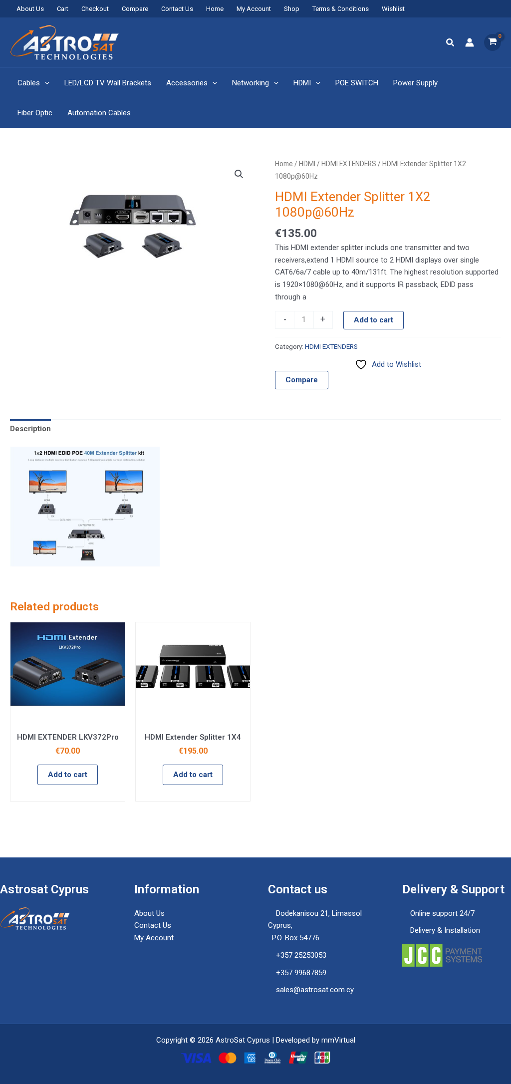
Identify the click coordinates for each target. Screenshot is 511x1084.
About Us (30, 8)
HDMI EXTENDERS (348, 164)
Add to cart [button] (67, 774)
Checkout (95, 8)
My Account (254, 8)
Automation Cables (99, 112)
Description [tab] (30, 428)
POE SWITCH (356, 82)
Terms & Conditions (340, 8)
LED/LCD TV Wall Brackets (107, 82)
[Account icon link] (469, 42)
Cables (28, 82)
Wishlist (393, 8)
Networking (250, 82)
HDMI (302, 82)
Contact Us (177, 8)
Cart (62, 8)
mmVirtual (338, 1040)
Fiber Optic (34, 112)
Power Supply (415, 82)
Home (215, 8)
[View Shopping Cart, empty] (492, 42)
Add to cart (373, 319)
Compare (135, 8)
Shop (291, 8)
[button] (450, 42)
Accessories (187, 82)
